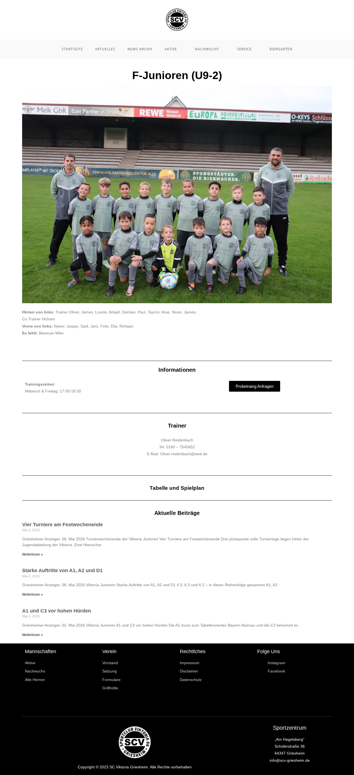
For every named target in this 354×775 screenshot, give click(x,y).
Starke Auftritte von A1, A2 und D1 (62, 570)
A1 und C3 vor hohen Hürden (56, 611)
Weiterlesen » (32, 554)
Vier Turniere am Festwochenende (62, 524)
